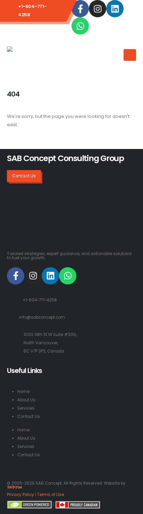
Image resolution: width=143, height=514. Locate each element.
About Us (26, 400)
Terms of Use (50, 494)
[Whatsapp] (80, 26)
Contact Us (28, 416)
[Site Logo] (35, 57)
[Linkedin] (115, 8)
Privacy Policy (20, 494)
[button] (116, 50)
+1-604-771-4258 (40, 300)
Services (25, 408)
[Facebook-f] (80, 8)
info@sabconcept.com (42, 317)
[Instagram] (97, 8)
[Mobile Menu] (130, 55)
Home (23, 391)
